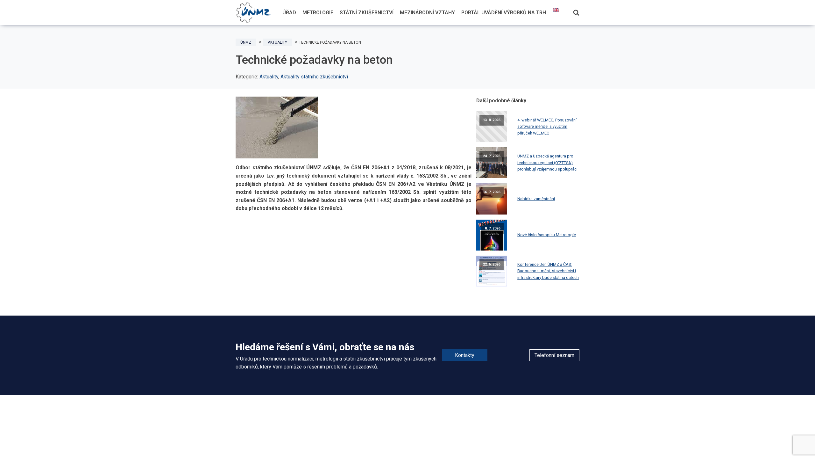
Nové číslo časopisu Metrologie (546, 234)
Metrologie (317, 13)
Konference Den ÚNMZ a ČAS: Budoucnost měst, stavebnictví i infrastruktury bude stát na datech (548, 271)
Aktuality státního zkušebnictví (314, 77)
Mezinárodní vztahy (427, 13)
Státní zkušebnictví (366, 13)
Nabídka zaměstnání (536, 198)
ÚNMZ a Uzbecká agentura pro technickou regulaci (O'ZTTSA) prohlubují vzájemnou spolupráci (547, 162)
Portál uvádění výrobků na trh (503, 13)
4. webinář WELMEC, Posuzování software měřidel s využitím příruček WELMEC (547, 126)
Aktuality (268, 77)
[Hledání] (576, 12)
